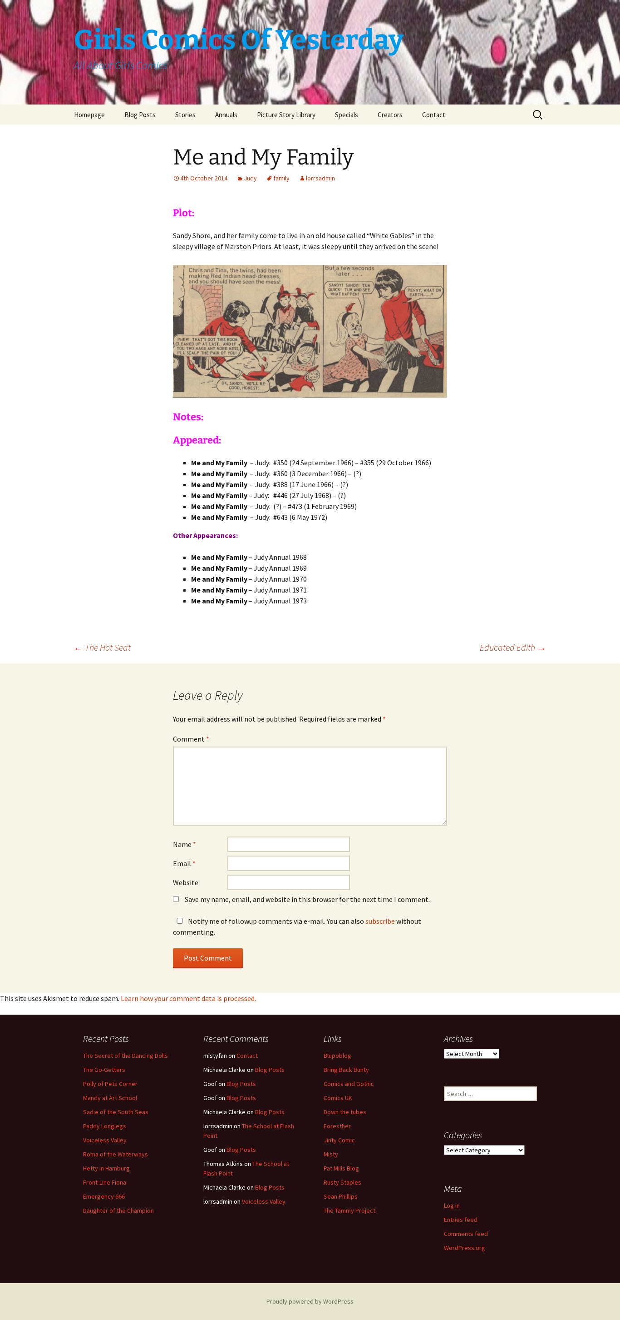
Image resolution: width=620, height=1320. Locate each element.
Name (184, 844)
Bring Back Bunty (346, 1070)
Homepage (89, 114)
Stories (185, 114)
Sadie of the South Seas (115, 1112)
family (281, 178)
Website (185, 882)
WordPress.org (464, 1248)
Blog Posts (140, 114)
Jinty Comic (339, 1140)
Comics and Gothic (349, 1084)
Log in (452, 1205)
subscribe (380, 921)
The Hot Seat (102, 647)
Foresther (337, 1126)
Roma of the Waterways (115, 1154)
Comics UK (338, 1098)
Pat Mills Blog (341, 1168)
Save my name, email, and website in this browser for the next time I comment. (307, 899)
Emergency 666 (104, 1196)
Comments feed (466, 1234)
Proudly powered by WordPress (310, 1301)
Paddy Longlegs (104, 1126)
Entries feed (460, 1219)
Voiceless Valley (105, 1140)
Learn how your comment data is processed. (188, 998)
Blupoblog (337, 1055)
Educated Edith (513, 647)
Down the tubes (345, 1112)
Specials (346, 114)
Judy (250, 178)
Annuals (226, 114)
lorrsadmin (320, 178)
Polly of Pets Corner (110, 1084)
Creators (390, 114)
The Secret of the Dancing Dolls (125, 1055)
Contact (433, 114)
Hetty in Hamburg (106, 1168)
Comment (191, 738)
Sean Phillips (341, 1196)
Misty (331, 1154)
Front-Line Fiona (104, 1182)
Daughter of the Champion (118, 1210)
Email (184, 863)
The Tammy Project (349, 1210)
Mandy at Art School (110, 1098)
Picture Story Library (286, 114)
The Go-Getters (104, 1070)
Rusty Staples (342, 1182)
